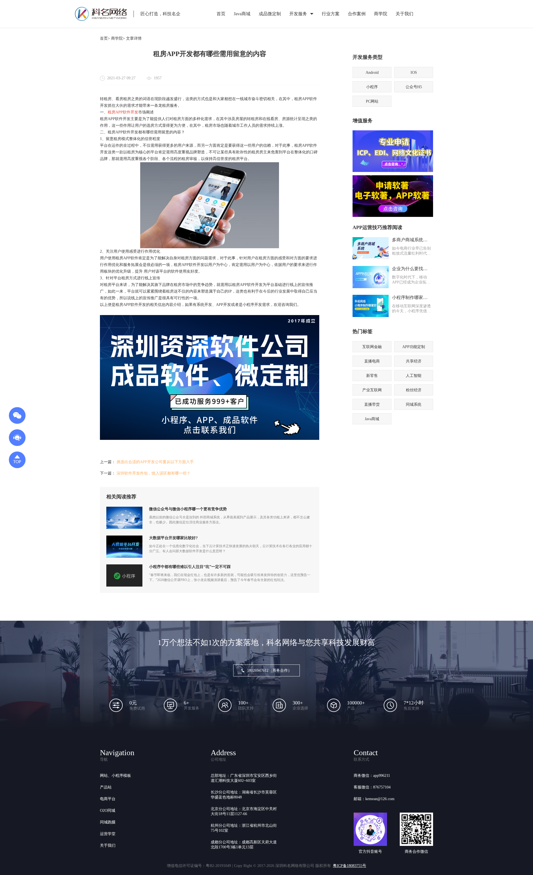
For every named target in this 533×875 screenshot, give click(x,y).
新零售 (372, 376)
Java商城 (242, 13)
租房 (111, 112)
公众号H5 (414, 87)
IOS (414, 72)
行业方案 (331, 13)
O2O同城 (107, 810)
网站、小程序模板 (115, 775)
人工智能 (413, 376)
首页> (105, 38)
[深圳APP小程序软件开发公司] (209, 439)
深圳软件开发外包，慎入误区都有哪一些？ (153, 473)
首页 (221, 13)
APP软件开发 (126, 112)
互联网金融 (372, 347)
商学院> (118, 38)
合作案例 (357, 13)
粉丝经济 (413, 390)
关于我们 (404, 13)
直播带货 (372, 404)
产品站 (106, 787)
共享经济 (413, 361)
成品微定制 (270, 13)
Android (372, 72)
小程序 (372, 87)
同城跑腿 (107, 822)
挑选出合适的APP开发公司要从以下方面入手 (155, 462)
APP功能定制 (413, 347)
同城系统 (413, 404)
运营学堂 (107, 834)
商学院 (380, 13)
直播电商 (372, 361)
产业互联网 (372, 390)
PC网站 (372, 101)
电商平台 (107, 799)
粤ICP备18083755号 (349, 866)
